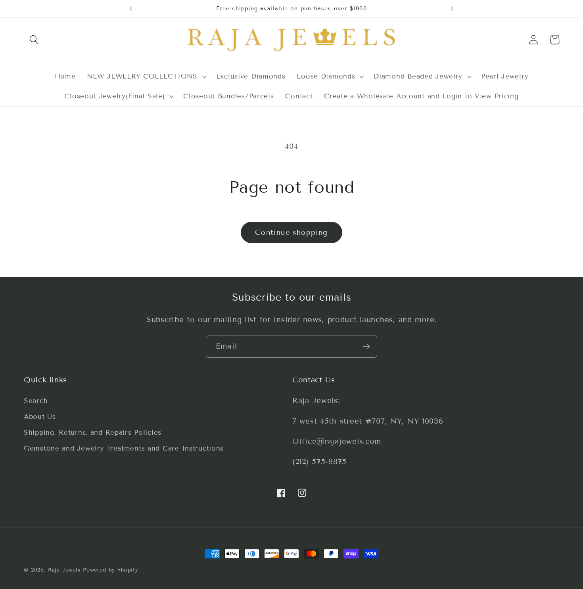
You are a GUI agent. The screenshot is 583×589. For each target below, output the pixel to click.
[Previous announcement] (131, 8)
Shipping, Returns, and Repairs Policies (92, 433)
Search (36, 401)
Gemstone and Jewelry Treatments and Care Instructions (124, 449)
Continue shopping (291, 232)
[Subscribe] (366, 347)
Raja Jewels (64, 570)
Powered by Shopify (110, 570)
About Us (40, 417)
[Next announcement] (452, 8)
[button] (34, 39)
